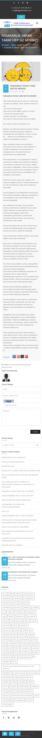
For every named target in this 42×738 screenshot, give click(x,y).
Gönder (35, 432)
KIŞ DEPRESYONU (8, 466)
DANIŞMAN (6, 662)
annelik (34, 639)
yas (4, 612)
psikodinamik (7, 657)
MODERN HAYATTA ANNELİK (12, 545)
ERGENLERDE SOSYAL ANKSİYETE (14, 457)
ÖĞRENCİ (17, 677)
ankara (12, 365)
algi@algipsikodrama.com (22, 10)
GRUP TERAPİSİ (7, 677)
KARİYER (30, 682)
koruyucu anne (7, 630)
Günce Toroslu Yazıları (19, 45)
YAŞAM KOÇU (28, 691)
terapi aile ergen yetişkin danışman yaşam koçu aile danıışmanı (18, 667)
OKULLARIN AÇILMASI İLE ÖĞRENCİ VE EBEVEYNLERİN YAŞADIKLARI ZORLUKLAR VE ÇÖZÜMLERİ (18, 484)
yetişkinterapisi (7, 367)
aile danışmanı (30, 612)
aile (23, 653)
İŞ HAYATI (30, 700)
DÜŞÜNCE (13, 687)
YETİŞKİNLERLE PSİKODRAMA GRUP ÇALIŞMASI (23, 572)
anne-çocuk (6, 625)
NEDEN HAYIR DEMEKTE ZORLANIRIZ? (15, 527)
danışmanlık (34, 644)
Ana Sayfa (5, 45)
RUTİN (14, 662)
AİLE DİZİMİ (17, 691)
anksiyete (27, 607)
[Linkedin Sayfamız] (14, 718)
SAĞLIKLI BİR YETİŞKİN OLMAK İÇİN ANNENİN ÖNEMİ (21, 471)
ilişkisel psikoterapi (25, 657)
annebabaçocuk (14, 644)
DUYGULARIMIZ (7, 705)
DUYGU (5, 687)
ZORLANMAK (20, 700)
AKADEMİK (22, 682)
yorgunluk (31, 634)
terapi (4, 594)
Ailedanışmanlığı (24, 639)
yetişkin (35, 653)
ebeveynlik (24, 625)
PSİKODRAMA (7, 673)
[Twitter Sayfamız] (22, 3)
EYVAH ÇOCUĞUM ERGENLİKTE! (13, 462)
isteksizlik (22, 634)
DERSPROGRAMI (24, 687)
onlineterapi (17, 598)
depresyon (17, 607)
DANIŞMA (5, 682)
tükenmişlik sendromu (9, 634)
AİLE (4, 691)
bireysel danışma (16, 621)
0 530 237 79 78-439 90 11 (22, 8)
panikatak (35, 607)
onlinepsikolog (28, 598)
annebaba (25, 644)
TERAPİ (17, 648)
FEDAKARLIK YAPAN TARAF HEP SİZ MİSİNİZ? (18, 491)
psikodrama (20, 616)
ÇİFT (4, 648)
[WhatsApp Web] (14, 3)
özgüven (10, 612)
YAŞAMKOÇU (26, 648)
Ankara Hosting (25, 736)
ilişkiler (11, 616)
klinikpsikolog (7, 598)
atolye (14, 639)
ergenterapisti (24, 603)
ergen (28, 653)
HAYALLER (5, 511)
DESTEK (13, 682)
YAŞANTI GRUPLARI (19, 673)
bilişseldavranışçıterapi (10, 603)
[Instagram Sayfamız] (27, 3)
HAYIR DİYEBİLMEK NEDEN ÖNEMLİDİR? (16, 500)
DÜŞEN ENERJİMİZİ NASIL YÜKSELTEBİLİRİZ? (17, 496)
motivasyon (19, 612)
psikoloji (5, 621)
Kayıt (21, 17)
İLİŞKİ (9, 691)
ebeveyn (15, 625)
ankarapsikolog (28, 594)
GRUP (10, 648)
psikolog (18, 365)
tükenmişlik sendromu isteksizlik (22, 696)
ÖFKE (36, 696)
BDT (15, 657)
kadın (4, 616)
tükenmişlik (6, 639)
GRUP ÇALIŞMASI (33, 673)
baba (4, 644)
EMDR (11, 594)
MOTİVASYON (27, 677)
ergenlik (33, 621)
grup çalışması (31, 616)
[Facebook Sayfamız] (18, 3)
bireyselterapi (26, 365)
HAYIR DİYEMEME (8, 700)
